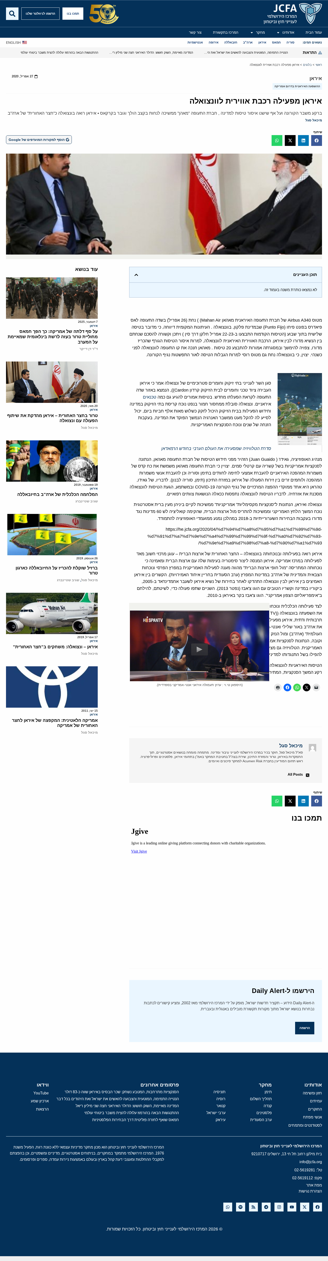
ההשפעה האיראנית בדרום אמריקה (297, 86)
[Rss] (253, 1207)
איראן (316, 78)
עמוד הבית (314, 32)
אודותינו (288, 32)
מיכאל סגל (313, 120)
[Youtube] (291, 1207)
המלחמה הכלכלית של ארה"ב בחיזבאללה (57, 494)
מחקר (260, 32)
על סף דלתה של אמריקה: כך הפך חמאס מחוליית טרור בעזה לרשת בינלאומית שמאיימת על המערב (53, 336)
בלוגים (307, 65)
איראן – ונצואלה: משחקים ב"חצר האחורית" (55, 646)
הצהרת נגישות (310, 1191)
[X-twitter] (304, 1207)
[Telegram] (266, 1207)
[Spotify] (240, 1207)
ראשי (319, 65)
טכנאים (149, 397)
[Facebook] (317, 1207)
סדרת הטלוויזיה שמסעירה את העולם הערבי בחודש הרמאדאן (216, 448)
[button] (316, 140)
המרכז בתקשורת (225, 32)
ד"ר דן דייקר (88, 349)
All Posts (295, 774)
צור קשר (195, 32)
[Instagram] (278, 1207)
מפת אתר (314, 1185)
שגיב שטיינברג (86, 501)
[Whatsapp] (227, 1207)
